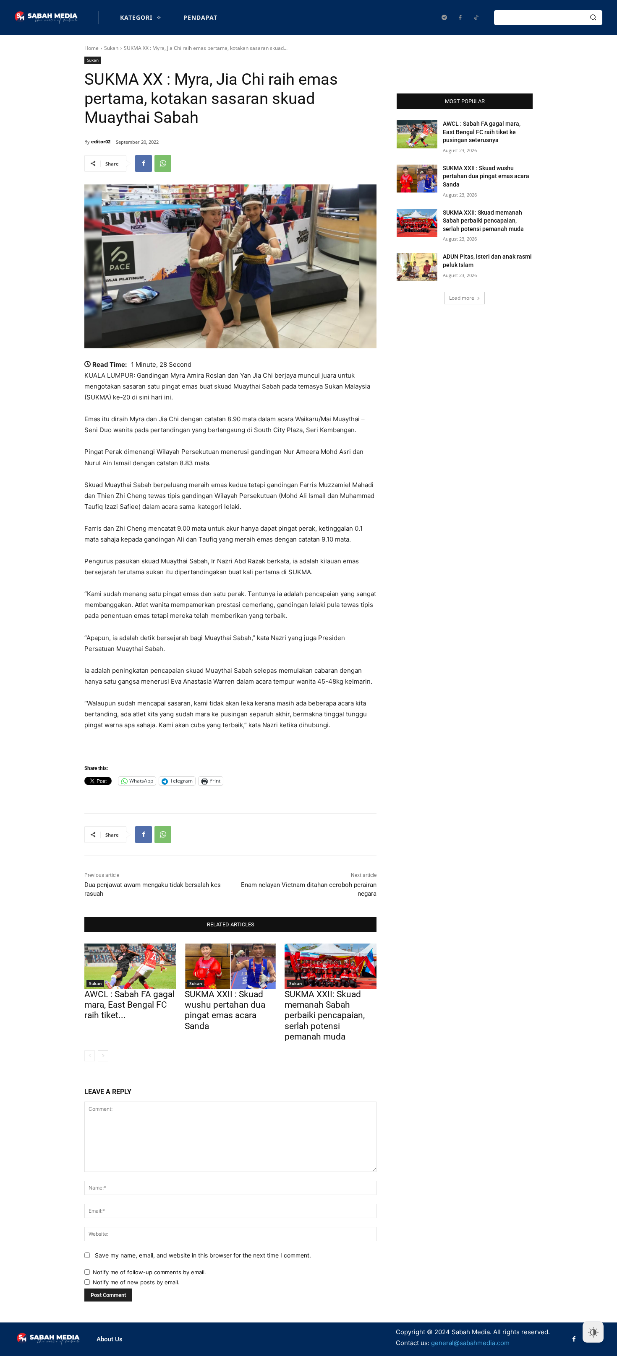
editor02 (100, 141)
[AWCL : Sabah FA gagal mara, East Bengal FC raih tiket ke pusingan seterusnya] (130, 966)
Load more (461, 297)
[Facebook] (460, 17)
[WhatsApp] (162, 163)
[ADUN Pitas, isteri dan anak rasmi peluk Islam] (417, 267)
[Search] (593, 17)
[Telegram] (444, 17)
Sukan (111, 48)
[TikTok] (476, 17)
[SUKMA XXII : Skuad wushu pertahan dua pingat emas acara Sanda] (231, 966)
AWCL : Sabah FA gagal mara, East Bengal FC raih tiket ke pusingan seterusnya (481, 131)
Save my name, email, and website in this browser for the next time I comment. (203, 1255)
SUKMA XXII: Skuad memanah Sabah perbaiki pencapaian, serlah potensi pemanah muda (325, 1015)
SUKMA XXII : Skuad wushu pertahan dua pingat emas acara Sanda (225, 1010)
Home (91, 48)
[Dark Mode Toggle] (593, 1332)
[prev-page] (89, 1055)
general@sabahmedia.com (470, 1343)
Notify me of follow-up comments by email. (149, 1272)
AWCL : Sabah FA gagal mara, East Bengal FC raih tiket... (129, 1004)
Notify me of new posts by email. (136, 1282)
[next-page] (103, 1055)
